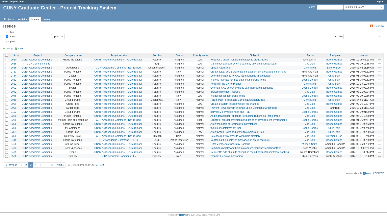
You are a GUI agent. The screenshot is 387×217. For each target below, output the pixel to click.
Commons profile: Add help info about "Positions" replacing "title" (245, 148)
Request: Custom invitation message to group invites (239, 59)
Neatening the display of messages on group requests (239, 140)
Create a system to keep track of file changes (234, 103)
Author (310, 55)
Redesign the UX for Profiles (225, 83)
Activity (22, 19)
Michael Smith (309, 144)
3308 (14, 124)
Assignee (335, 55)
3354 (14, 132)
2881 (14, 83)
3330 (14, 128)
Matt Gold (310, 63)
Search (311, 7)
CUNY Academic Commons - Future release (118, 59)
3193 (14, 112)
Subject (254, 55)
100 (102, 165)
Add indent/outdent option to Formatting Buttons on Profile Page (245, 116)
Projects (14, 1)
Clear (21, 48)
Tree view (379, 26)
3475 (14, 152)
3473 (14, 148)
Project (37, 55)
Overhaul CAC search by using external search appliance (241, 87)
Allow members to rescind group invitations (233, 124)
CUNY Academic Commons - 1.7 (118, 156)
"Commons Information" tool (225, 128)
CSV (375, 173)
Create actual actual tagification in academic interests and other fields (248, 71)
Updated (362, 55)
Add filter (338, 36)
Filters (11, 32)
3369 (14, 136)
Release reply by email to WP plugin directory (235, 136)
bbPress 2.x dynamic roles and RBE (230, 112)
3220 (14, 116)
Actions (379, 59)
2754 (14, 75)
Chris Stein (310, 67)
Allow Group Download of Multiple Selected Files (237, 132)
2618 (14, 63)
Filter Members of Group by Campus (230, 144)
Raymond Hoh (334, 136)
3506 (14, 156)
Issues (35, 19)
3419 (14, 140)
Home (5, 1)
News (47, 19)
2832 (14, 79)
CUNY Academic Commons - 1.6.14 (118, 140)
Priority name (200, 55)
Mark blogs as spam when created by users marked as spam (243, 63)
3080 (14, 103)
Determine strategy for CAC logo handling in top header (240, 75)
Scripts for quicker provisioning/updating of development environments (248, 120)
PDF (381, 173)
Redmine (183, 215)
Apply (10, 48)
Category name (73, 55)
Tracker (157, 55)
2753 (14, 71)
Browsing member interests (225, 91)
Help (22, 1)
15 (52, 165)
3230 (14, 120)
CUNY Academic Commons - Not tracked (118, 67)
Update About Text (220, 67)
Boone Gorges (334, 59)
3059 (14, 99)
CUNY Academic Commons (37, 59)
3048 (14, 95)
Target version (119, 55)
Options (12, 41)
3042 (14, 91)
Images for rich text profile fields (227, 95)
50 (97, 165)
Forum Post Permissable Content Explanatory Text (237, 99)
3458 (14, 144)
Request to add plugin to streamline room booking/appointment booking (249, 152)
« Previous (11, 165)
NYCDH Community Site (36, 63)
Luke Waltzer (334, 67)
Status (12, 36)
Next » (60, 165)
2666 (14, 67)
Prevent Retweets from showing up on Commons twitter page (243, 107)
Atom (368, 173)
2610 (14, 59)
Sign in (380, 1)
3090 (14, 107)
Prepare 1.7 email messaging (226, 156)
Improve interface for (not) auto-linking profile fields (238, 79)
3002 (14, 87)
